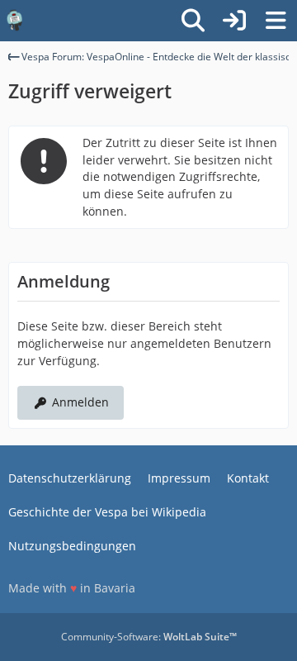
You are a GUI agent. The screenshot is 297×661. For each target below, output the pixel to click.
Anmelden (80, 402)
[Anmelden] (234, 20)
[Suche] (193, 20)
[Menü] (275, 20)
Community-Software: (149, 637)
